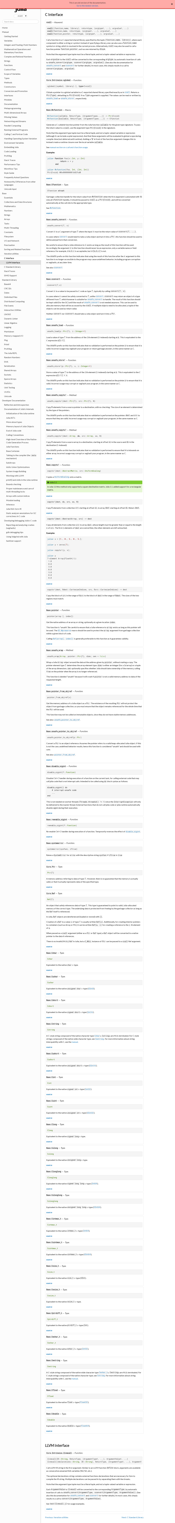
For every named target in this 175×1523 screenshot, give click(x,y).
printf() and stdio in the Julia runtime (22, 480)
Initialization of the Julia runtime (20, 413)
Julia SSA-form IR (13, 509)
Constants (8, 232)
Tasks (6, 223)
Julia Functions (12, 446)
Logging (7, 327)
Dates (6, 292)
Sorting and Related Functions (17, 249)
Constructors (10, 86)
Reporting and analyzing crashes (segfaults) (20, 526)
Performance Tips (12, 164)
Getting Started (11, 36)
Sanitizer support (13, 541)
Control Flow (10, 69)
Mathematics (10, 206)
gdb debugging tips (14, 532)
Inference (10, 504)
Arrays (7, 219)
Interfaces (8, 95)
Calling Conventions (15, 435)
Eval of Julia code (13, 430)
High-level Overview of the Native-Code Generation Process (21, 441)
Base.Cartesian (12, 451)
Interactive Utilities (12, 310)
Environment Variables (14, 143)
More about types (14, 422)
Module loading (13, 500)
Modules (8, 99)
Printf (6, 344)
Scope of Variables (12, 74)
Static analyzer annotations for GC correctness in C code (21, 514)
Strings (7, 61)
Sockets (7, 374)
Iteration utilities (11, 253)
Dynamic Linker (11, 318)
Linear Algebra (10, 323)
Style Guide (9, 173)
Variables (8, 40)
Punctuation (9, 245)
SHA (6, 361)
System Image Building (16, 471)
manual (75, 1042)
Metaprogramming (12, 108)
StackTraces (9, 271)
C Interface (9, 258)
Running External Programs (16, 130)
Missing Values (10, 117)
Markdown (9, 331)
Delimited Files (10, 297)
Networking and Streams (15, 121)
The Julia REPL (10, 353)
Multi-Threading (11, 227)
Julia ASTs (10, 418)
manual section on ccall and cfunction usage (69, 147)
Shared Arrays (10, 370)
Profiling (8, 155)
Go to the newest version (87, 5)
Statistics (8, 383)
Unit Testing (9, 387)
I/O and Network (11, 240)
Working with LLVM (15, 475)
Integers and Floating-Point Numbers (20, 45)
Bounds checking (13, 484)
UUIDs (7, 392)
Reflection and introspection (16, 405)
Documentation (11, 104)
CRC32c (8, 288)
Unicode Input (10, 189)
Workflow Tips (11, 168)
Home (5, 27)
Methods (8, 82)
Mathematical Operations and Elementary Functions (17, 51)
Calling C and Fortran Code (16, 134)
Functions (8, 65)
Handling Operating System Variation (20, 138)
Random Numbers (12, 357)
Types (6, 78)
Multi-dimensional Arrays (15, 112)
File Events (9, 305)
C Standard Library (12, 267)
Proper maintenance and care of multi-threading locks (20, 490)
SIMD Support (10, 275)
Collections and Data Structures (18, 202)
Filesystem (9, 236)
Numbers (8, 210)
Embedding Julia (11, 147)
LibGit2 (7, 314)
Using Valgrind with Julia (17, 536)
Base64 (7, 284)
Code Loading (10, 151)
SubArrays (10, 462)
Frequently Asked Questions (16, 177)
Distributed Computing (14, 301)
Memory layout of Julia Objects (20, 426)
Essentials (8, 197)
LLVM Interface (13, 262)
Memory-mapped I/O (13, 336)
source (49, 73)
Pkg (6, 340)
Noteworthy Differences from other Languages (20, 183)
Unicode (8, 396)
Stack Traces (10, 160)
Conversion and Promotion (16, 91)
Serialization (9, 366)
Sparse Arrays (10, 379)
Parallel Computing (12, 125)
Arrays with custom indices (18, 496)
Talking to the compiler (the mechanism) (21, 457)
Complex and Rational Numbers (18, 56)
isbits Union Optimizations (18, 467)
